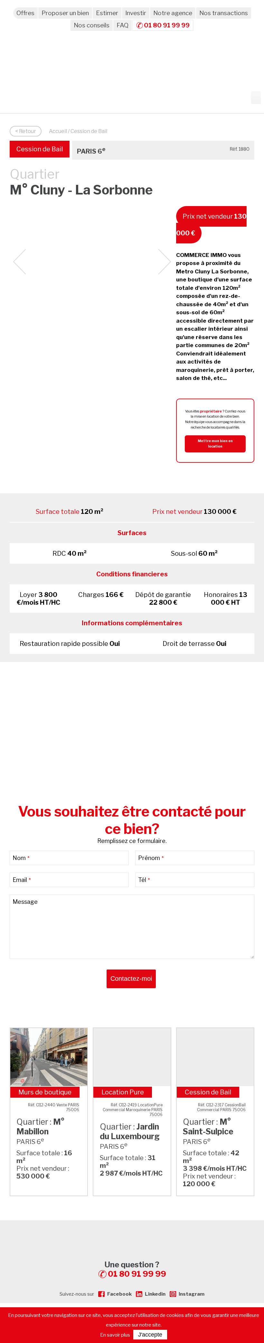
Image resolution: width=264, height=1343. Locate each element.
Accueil (58, 131)
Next (164, 262)
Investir (135, 13)
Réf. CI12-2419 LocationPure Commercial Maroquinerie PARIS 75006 (133, 1109)
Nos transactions (223, 13)
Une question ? (135, 1269)
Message (25, 901)
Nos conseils (91, 25)
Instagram (191, 1294)
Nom (21, 858)
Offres (25, 13)
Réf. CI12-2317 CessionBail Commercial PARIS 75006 (221, 1107)
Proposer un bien (65, 13)
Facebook (119, 1294)
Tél (144, 879)
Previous (19, 262)
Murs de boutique (44, 1092)
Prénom (151, 858)
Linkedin (155, 1294)
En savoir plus (115, 1335)
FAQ (122, 25)
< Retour (25, 131)
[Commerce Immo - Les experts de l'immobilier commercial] (132, 1231)
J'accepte (150, 1334)
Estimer (107, 13)
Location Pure (122, 1092)
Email (22, 879)
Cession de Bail (39, 149)
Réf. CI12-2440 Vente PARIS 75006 (53, 1107)
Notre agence (172, 13)
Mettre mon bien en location (215, 444)
